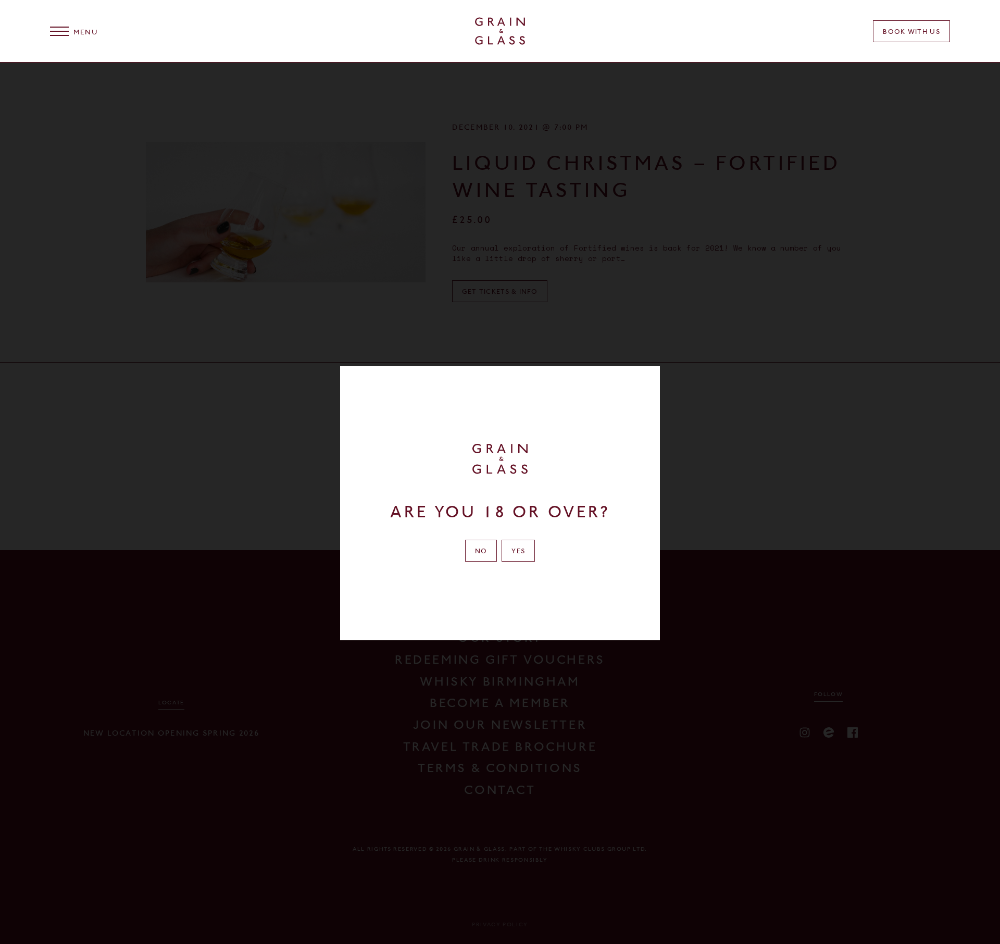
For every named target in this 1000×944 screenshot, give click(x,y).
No (481, 551)
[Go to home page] (500, 31)
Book (911, 31)
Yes (518, 551)
